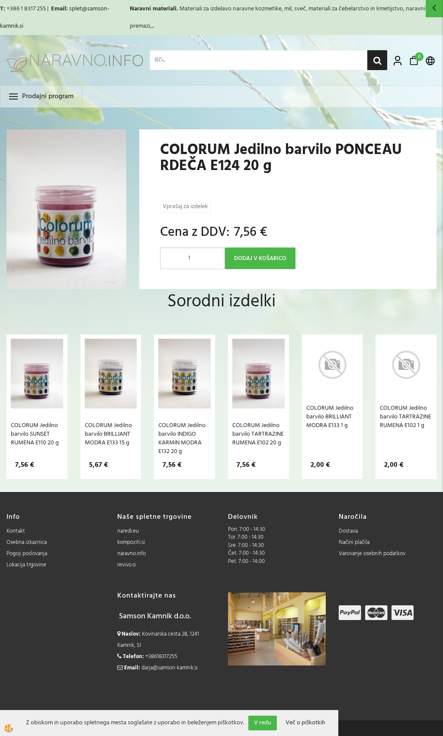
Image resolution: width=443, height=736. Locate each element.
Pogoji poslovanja (26, 553)
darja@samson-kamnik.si (169, 667)
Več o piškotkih (305, 723)
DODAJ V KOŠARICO (260, 259)
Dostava (348, 531)
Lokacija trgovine (26, 564)
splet (75, 9)
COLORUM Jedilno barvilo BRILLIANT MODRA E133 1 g (329, 416)
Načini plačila (354, 542)
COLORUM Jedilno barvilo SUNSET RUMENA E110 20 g (35, 434)
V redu (262, 723)
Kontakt (15, 531)
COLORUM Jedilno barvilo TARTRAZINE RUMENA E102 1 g (405, 416)
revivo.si (126, 564)
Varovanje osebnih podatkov (372, 553)
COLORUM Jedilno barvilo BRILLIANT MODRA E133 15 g (108, 434)
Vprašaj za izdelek (185, 207)
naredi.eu (128, 531)
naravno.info (131, 553)
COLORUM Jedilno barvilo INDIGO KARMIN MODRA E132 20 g (181, 438)
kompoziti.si (131, 542)
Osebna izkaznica (26, 542)
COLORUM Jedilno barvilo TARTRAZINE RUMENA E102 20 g (258, 434)
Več (36, 386)
